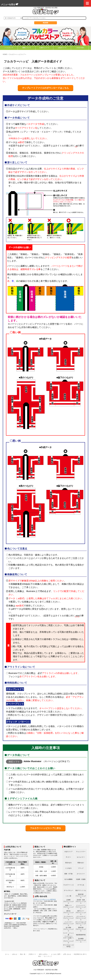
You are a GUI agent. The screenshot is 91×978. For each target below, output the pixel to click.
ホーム (7, 954)
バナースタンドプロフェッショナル (80, 918)
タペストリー (81, 874)
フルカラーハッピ (68, 885)
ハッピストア (9, 47)
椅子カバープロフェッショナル (80, 912)
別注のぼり (68, 862)
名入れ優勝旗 (68, 879)
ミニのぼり (68, 868)
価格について (26, 47)
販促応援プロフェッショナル (80, 895)
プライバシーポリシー (39, 929)
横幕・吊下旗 (68, 874)
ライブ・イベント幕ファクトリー (68, 934)
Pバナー (68, 857)
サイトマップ (48, 956)
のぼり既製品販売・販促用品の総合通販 (45, 969)
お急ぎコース (62, 47)
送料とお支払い (43, 954)
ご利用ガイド (32, 954)
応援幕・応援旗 (80, 879)
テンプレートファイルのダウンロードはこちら (45, 88)
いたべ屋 (68, 896)
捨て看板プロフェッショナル (68, 929)
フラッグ (80, 868)
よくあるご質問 (55, 954)
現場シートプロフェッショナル (68, 907)
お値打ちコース (44, 47)
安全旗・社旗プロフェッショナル (80, 901)
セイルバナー (81, 857)
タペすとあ (80, 885)
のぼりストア (68, 851)
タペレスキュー (68, 890)
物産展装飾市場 (80, 935)
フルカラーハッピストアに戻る (45, 828)
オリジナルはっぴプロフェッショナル (80, 923)
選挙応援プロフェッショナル (80, 929)
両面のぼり (80, 862)
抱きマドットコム (80, 890)
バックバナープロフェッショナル (68, 923)
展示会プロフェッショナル (68, 912)
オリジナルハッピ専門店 (68, 945)
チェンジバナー (80, 851)
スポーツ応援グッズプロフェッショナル (68, 940)
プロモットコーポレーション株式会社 (44, 899)
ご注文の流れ (80, 47)
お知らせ (14, 954)
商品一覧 (22, 954)
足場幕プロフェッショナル (68, 901)
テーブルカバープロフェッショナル (68, 918)
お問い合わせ (67, 954)
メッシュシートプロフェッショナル (80, 907)
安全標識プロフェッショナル (80, 940)
